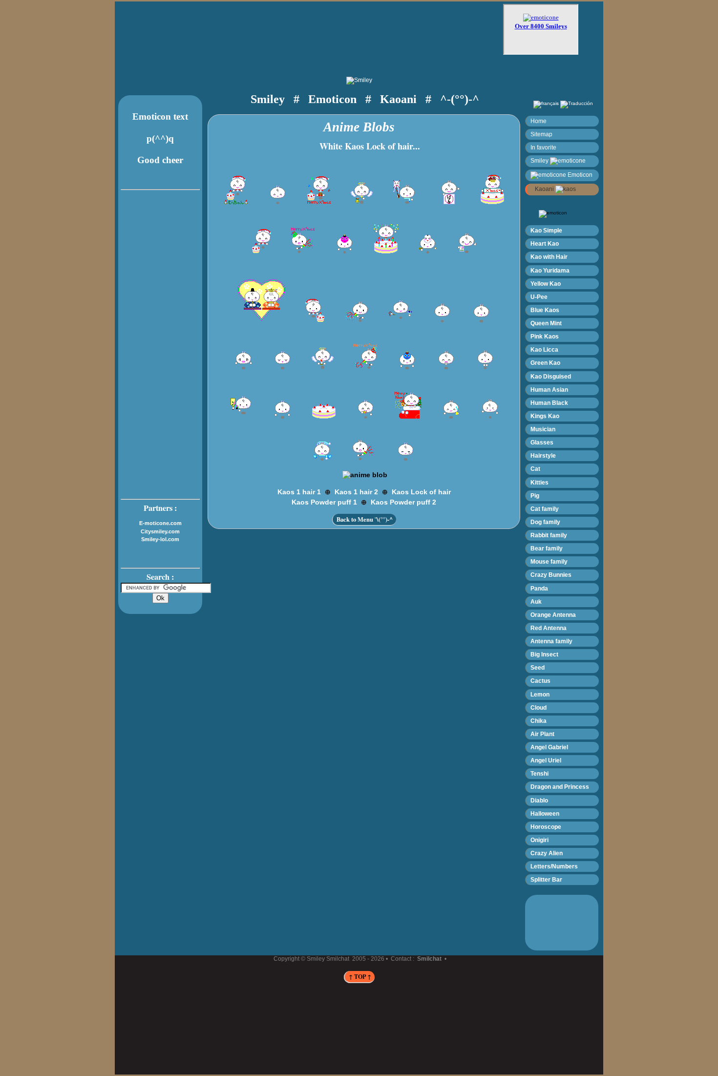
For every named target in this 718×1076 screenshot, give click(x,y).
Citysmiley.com (160, 531)
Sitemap (541, 134)
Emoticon (579, 174)
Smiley (540, 160)
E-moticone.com (160, 523)
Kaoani (543, 189)
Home (538, 121)
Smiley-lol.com (160, 539)
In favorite (543, 147)
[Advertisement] (318, 33)
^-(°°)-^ (459, 98)
